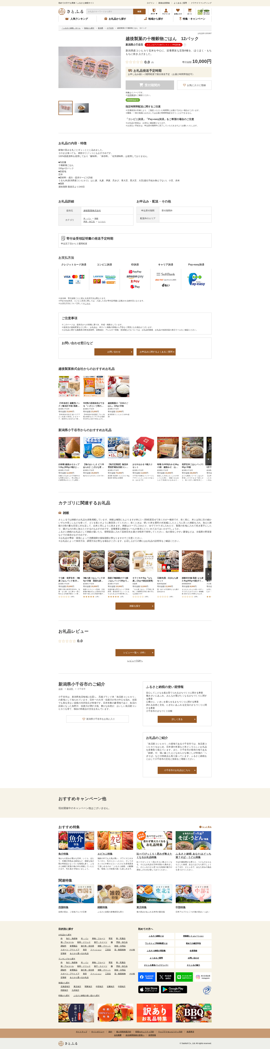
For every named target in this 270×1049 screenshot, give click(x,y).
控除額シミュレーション (193, 936)
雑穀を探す (135, 606)
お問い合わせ (113, 351)
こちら (87, 303)
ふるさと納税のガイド (154, 11)
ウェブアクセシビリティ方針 (170, 1032)
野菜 (110, 938)
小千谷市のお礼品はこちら (177, 770)
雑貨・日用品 (120, 946)
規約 (110, 1032)
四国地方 (64, 990)
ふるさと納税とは (156, 936)
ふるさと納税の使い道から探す (86, 995)
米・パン (87, 218)
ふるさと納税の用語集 (156, 951)
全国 (60, 689)
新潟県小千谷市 (134, 44)
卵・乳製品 (120, 938)
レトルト (102, 222)
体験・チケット (104, 946)
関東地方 (88, 986)
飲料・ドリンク (83, 942)
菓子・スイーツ (100, 942)
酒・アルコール (67, 942)
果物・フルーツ (98, 938)
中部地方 (99, 986)
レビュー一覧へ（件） (135, 652)
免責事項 (190, 1032)
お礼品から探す (65, 935)
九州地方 (75, 990)
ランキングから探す (66, 959)
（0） (152, 62)
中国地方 (121, 986)
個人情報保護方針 (123, 1032)
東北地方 (77, 986)
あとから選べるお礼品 (79, 953)
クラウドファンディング (201, 3)
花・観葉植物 (120, 950)
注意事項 (131, 95)
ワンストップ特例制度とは (156, 943)
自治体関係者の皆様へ (135, 1035)
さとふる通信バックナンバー (156, 965)
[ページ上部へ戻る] (259, 1028)
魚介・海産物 (71, 938)
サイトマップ (81, 1032)
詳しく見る (177, 719)
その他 (132, 950)
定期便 (63, 953)
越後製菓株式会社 (92, 210)
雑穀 (96, 218)
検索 (139, 11)
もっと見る (207, 827)
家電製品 (73, 946)
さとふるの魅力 (193, 965)
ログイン (150, 3)
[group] (89, 67)
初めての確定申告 (193, 943)
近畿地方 (110, 986)
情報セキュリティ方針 (144, 1032)
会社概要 (118, 1035)
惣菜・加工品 (89, 222)
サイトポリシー (97, 1032)
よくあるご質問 (180, 3)
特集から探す (64, 995)
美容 (85, 950)
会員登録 (193, 951)
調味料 (63, 946)
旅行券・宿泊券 (87, 946)
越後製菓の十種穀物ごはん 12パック (162, 38)
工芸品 (108, 950)
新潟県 (70, 689)
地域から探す (64, 983)
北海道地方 (65, 986)
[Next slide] (208, 459)
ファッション (96, 950)
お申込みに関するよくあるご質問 (156, 351)
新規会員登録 (164, 3)
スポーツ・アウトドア (70, 950)
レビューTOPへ (135, 661)
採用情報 (152, 1035)
